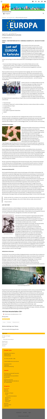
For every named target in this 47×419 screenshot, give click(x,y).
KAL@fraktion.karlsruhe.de (13, 361)
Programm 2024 (7, 404)
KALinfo (3, 345)
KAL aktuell (6, 388)
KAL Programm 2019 (12, 33)
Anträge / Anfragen (6, 336)
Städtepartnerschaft (16, 322)
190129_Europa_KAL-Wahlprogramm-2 (12, 314)
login (30, 412)
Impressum (6, 365)
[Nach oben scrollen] (44, 416)
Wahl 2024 (6, 406)
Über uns (6, 389)
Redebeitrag (4, 341)
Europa (4, 322)
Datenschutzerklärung (9, 366)
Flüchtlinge (9, 322)
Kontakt (25, 412)
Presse (3, 337)
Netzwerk (6, 403)
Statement (4, 344)
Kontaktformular (8, 364)
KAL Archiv (6, 391)
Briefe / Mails (5, 342)
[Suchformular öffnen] (43, 13)
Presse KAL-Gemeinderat (8, 339)
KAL (11, 37)
